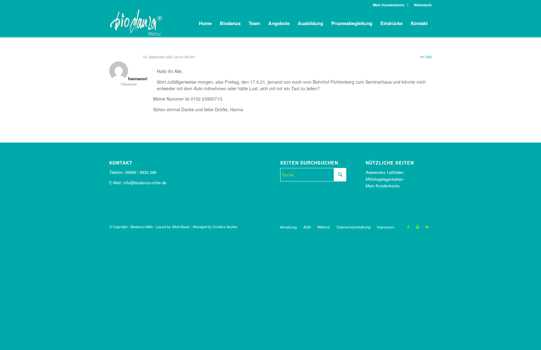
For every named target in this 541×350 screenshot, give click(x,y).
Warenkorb (421, 5)
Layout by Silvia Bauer (173, 226)
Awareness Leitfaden (385, 172)
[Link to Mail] (427, 226)
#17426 (426, 56)
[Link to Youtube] (417, 226)
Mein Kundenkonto (388, 5)
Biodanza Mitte (142, 226)
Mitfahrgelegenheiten (384, 179)
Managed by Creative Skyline (215, 226)
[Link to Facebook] (408, 226)
